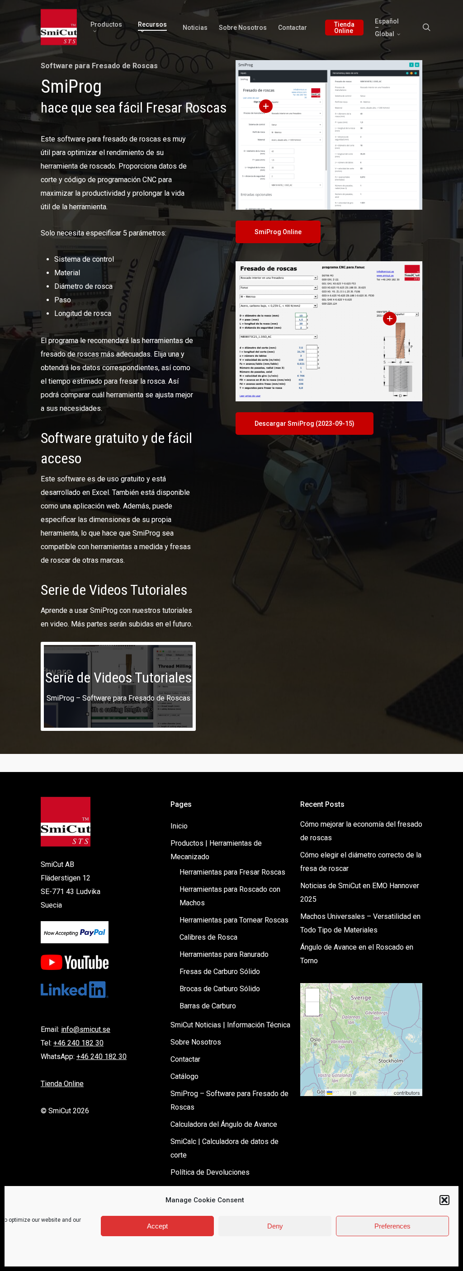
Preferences (392, 1226)
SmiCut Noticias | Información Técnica (230, 1025)
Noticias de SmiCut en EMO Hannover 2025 (359, 892)
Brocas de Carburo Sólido (220, 988)
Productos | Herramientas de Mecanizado (216, 850)
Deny (275, 1226)
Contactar (185, 1059)
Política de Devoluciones (210, 1172)
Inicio (179, 826)
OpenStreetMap (375, 1092)
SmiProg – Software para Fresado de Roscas (229, 1100)
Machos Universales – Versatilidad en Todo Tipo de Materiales (360, 923)
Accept (157, 1226)
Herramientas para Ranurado (224, 954)
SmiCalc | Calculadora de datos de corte (224, 1148)
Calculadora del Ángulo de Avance (223, 1124)
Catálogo (184, 1076)
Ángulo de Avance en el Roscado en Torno (356, 954)
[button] (444, 1200)
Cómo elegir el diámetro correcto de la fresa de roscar (360, 862)
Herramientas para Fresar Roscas (232, 872)
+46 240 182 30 (78, 1043)
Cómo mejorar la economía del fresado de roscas (361, 831)
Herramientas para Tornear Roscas (234, 920)
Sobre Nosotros (195, 1042)
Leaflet (340, 1092)
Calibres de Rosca (208, 937)
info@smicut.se (85, 1029)
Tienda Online (62, 1083)
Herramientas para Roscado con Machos (230, 896)
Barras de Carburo (208, 1006)
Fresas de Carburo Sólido (220, 971)
